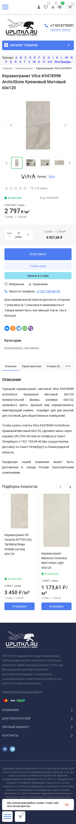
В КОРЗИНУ (38, 254)
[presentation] (11, 125)
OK (67, 804)
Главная (7, 68)
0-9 (50, 61)
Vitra (52, 176)
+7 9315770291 (62, 26)
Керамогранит (24, 68)
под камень (31, 347)
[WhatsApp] (24, 328)
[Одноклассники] (12, 328)
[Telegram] (18, 328)
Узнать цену (38, 266)
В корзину (20, 606)
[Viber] (30, 328)
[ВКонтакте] (7, 328)
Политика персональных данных (22, 691)
